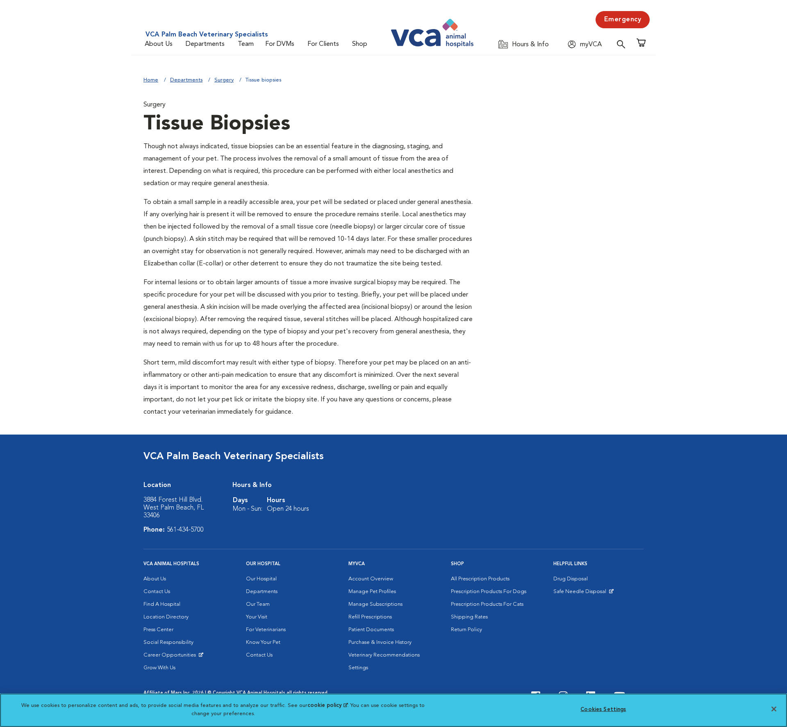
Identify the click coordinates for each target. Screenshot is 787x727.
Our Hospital (261, 579)
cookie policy (327, 705)
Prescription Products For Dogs (488, 591)
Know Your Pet (263, 642)
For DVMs (279, 44)
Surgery (224, 80)
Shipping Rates (469, 617)
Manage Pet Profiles (372, 591)
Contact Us (156, 591)
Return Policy (466, 629)
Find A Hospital (161, 604)
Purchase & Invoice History (380, 642)
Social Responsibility (168, 642)
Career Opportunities (171, 656)
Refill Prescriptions (370, 617)
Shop (359, 44)
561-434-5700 (185, 530)
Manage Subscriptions (375, 604)
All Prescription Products (480, 579)
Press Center (158, 629)
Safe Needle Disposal (581, 593)
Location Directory (166, 617)
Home (150, 80)
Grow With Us (159, 667)
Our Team (258, 604)
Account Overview (370, 579)
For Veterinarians (266, 629)
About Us (159, 44)
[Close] (774, 709)
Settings (358, 667)
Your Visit (256, 617)
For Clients (323, 44)
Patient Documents (371, 629)
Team (246, 44)
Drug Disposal (570, 579)
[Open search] (623, 44)
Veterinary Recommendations (384, 655)
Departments (205, 44)
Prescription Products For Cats (487, 604)
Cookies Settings (603, 709)
